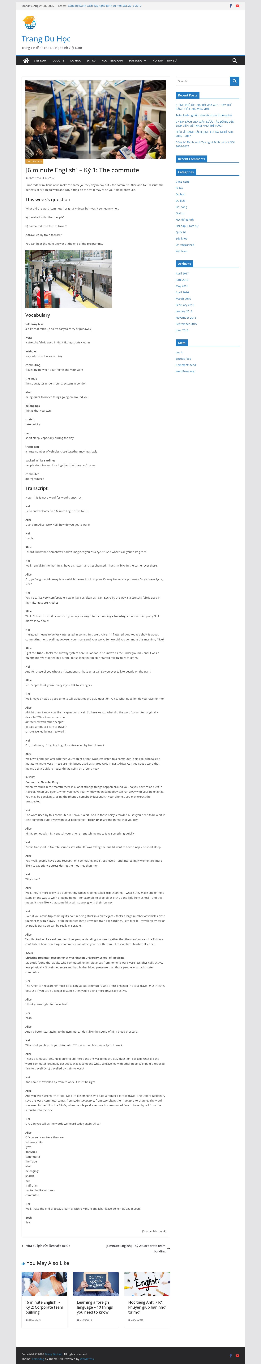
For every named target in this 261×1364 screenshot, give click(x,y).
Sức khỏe (181, 238)
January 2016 (184, 311)
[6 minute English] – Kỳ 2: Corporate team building (135, 1248)
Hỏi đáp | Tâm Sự (164, 60)
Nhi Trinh (50, 178)
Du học (75, 60)
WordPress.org (185, 371)
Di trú (91, 60)
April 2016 (182, 292)
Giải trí (180, 213)
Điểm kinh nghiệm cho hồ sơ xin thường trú (204, 115)
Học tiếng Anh (112, 60)
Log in (179, 352)
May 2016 (182, 286)
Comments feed (186, 365)
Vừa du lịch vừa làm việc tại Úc (48, 1246)
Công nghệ (183, 182)
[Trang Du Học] (26, 60)
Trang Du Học (46, 38)
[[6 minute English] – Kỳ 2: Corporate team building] (44, 1275)
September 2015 (186, 324)
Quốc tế (58, 60)
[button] (144, 60)
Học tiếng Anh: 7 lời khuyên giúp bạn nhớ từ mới (146, 1307)
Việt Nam (40, 60)
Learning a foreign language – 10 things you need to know (95, 1307)
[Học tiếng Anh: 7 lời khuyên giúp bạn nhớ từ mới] (147, 1275)
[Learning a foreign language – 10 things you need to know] (96, 1275)
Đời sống (135, 60)
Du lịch (180, 200)
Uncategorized (185, 245)
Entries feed (183, 358)
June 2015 (182, 330)
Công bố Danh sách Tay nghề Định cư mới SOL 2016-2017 (104, 6)
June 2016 (182, 280)
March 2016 (183, 298)
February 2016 (185, 305)
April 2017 (182, 273)
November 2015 (186, 317)
